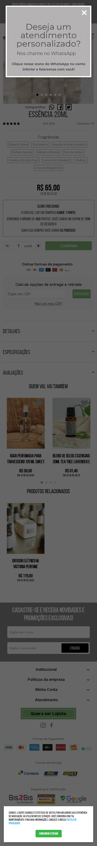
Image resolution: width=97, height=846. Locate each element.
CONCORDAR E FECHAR (48, 833)
